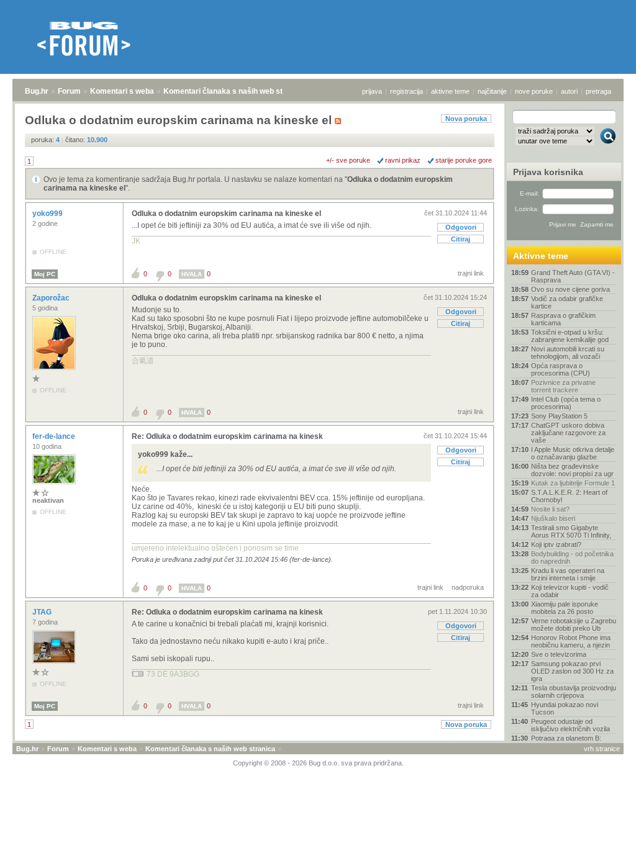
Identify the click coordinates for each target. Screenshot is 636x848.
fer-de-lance (54, 436)
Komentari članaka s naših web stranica (234, 91)
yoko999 (48, 213)
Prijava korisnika (548, 172)
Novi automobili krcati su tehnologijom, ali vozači (567, 352)
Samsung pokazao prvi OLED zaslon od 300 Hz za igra (572, 671)
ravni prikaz (402, 160)
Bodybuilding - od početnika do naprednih (572, 557)
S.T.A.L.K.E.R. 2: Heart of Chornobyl (569, 496)
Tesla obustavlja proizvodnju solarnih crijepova (573, 691)
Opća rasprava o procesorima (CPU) (560, 369)
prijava (372, 91)
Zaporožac (51, 298)
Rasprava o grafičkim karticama (563, 319)
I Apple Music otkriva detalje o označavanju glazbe (572, 453)
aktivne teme (450, 91)
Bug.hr (36, 91)
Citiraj (460, 239)
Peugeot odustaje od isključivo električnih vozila (570, 725)
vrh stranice (602, 748)
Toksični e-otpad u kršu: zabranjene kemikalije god (570, 335)
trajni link (471, 273)
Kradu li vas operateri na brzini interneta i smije (567, 574)
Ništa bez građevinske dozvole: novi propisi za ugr (572, 469)
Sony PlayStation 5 (559, 416)
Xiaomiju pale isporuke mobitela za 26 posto (564, 607)
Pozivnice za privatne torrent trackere (563, 386)
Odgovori (460, 227)
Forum (69, 91)
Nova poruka (466, 118)
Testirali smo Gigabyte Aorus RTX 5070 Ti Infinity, (571, 531)
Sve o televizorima (558, 654)
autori (569, 91)
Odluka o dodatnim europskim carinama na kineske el (226, 213)
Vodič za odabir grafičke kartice (567, 302)
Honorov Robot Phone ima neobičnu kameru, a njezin (571, 641)
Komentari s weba (122, 91)
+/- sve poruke (348, 160)
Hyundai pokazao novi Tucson (564, 708)
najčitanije (492, 91)
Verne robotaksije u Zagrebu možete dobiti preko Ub (573, 624)
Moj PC (44, 274)
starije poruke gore (463, 160)
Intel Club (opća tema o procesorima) (566, 402)
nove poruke (534, 91)
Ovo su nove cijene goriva (570, 289)
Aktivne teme (540, 256)
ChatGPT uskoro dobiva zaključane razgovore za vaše (568, 433)
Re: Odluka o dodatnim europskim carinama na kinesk (227, 436)
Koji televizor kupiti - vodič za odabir (570, 591)
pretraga (598, 91)
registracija (406, 91)
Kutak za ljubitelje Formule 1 (573, 483)
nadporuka (468, 587)
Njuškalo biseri (553, 518)
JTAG (42, 612)
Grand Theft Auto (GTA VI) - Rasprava (573, 276)
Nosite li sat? (550, 509)
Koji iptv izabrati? (556, 544)
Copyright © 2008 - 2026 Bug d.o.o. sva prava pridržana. (318, 763)
